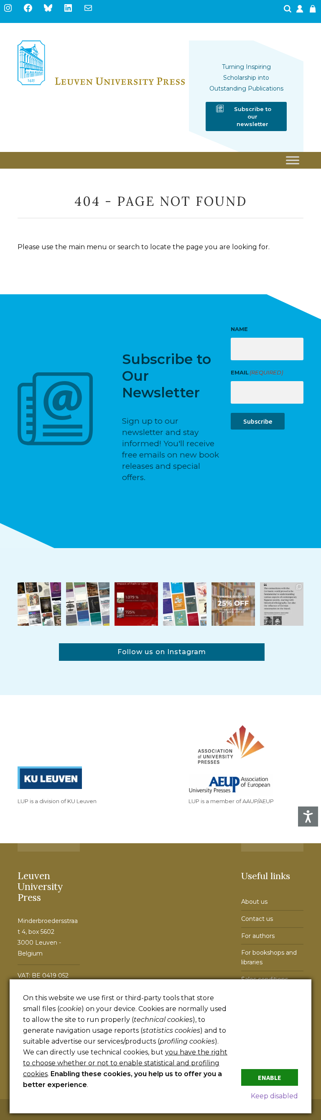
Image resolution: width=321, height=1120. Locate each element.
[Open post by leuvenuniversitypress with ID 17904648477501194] (39, 604)
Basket (314, 11)
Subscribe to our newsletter (252, 116)
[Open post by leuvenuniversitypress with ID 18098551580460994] (233, 604)
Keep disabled (274, 1096)
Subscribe (257, 421)
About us (254, 901)
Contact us (257, 919)
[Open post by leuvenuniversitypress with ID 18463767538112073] (136, 604)
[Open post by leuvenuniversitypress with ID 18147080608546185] (184, 604)
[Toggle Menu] (292, 160)
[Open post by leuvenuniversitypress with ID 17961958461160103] (281, 604)
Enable (269, 1077)
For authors (258, 936)
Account (300, 11)
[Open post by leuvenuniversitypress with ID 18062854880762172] (88, 604)
